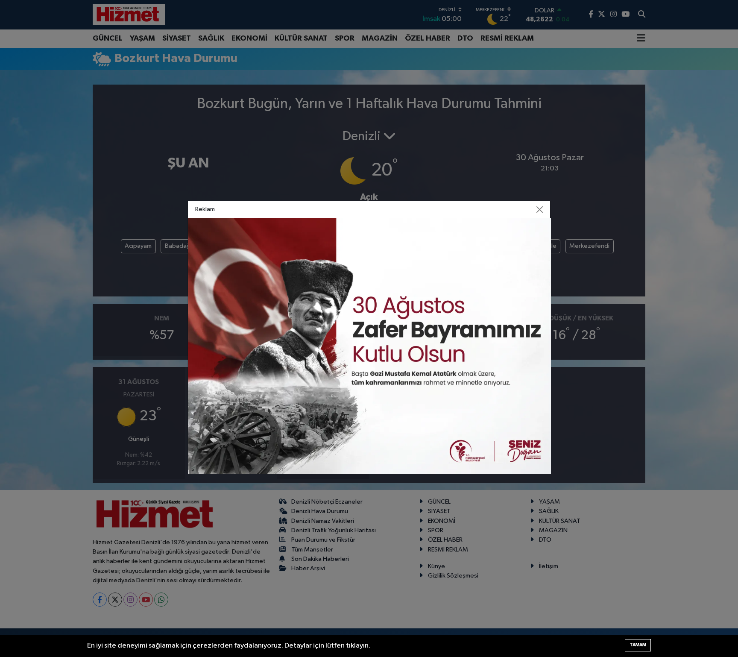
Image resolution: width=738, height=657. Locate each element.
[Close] (540, 209)
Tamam (638, 644)
